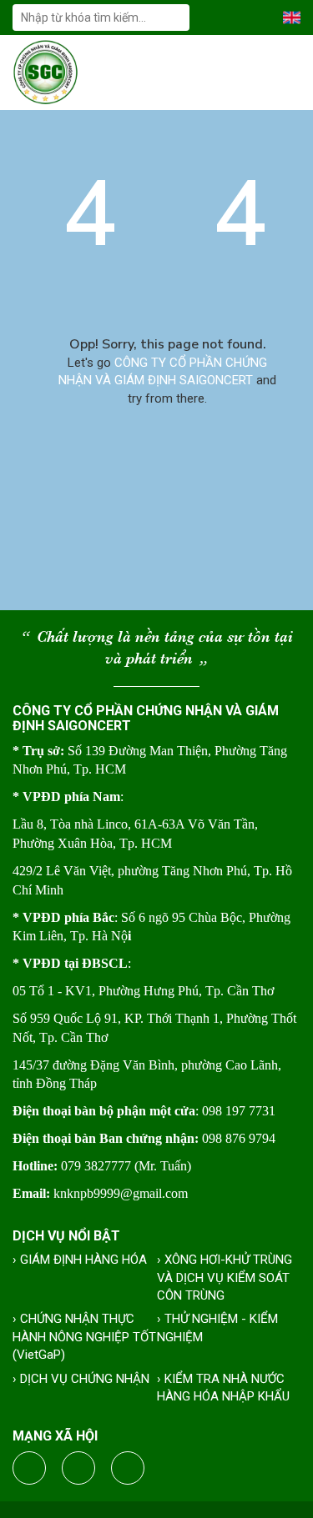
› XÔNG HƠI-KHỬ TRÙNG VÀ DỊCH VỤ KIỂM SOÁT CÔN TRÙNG (224, 1277)
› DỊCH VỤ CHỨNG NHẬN (81, 1378)
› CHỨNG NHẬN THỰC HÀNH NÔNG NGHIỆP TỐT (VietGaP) (84, 1336)
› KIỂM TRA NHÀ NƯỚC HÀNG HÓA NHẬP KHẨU (223, 1387)
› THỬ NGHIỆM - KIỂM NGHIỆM (217, 1327)
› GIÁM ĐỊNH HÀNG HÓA (80, 1259)
